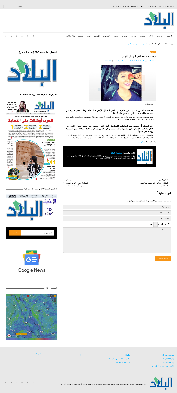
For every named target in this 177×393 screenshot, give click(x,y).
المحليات (125, 36)
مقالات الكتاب (70, 36)
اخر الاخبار (159, 36)
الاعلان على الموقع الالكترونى (162, 366)
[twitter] (11, 36)
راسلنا (127, 355)
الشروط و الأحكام (123, 362)
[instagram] (16, 36)
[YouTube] (27, 36)
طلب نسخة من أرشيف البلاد (119, 359)
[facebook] (5, 36)
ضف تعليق (108, 60)
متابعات (116, 36)
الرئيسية (169, 36)
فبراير (160, 44)
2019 (165, 44)
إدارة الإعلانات (168, 362)
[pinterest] (22, 36)
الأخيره (151, 44)
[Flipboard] (33, 36)
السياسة (142, 36)
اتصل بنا (38, 354)
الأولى (151, 36)
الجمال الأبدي (141, 142)
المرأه (89, 36)
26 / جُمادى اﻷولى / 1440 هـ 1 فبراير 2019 (130, 60)
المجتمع (80, 36)
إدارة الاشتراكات (167, 359)
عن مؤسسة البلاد (167, 355)
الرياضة (133, 36)
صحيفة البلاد (152, 60)
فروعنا (82, 355)
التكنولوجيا (106, 36)
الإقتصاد (97, 36)
